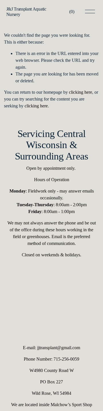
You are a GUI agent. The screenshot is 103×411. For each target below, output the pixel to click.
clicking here (80, 92)
